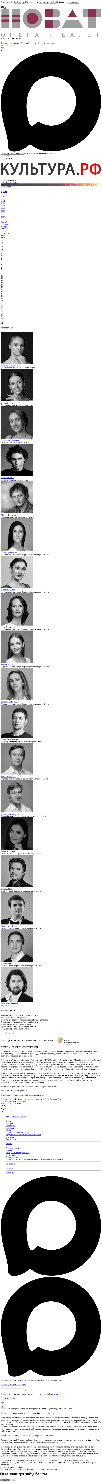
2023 (3, 205)
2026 (3, 212)
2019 (3, 196)
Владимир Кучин (8, 963)
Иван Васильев (7, 478)
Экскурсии (33, 43)
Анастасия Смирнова (10, 440)
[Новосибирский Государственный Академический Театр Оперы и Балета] (51, 36)
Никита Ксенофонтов (10, 814)
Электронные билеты (31, 1159)
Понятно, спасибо (8, 1398)
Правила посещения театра (17, 1132)
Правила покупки (13, 1157)
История (9, 1123)
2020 (3, 199)
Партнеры (10, 1137)
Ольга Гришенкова (9, 552)
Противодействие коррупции (13, 1101)
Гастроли (10, 1128)
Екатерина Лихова (9, 702)
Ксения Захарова (8, 664)
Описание (10, 1033)
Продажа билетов (20, 43)
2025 (3, 210)
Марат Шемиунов (8, 515)
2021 (3, 201)
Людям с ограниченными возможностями (23, 1135)
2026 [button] (3, 217)
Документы (11, 1139)
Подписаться (7, 158)
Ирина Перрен (7, 403)
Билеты (9, 1150)
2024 (3, 208)
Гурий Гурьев (6, 889)
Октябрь (4, 224)
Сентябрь (5, 222)
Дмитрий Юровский (9, 1003)
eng (7, 1117)
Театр (3, 43)
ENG (3, 47)
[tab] (51, 192)
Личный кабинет (8, 45)
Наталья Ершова (8, 590)
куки (56, 1394)
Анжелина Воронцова (10, 365)
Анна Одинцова (8, 627)
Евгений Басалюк (8, 777)
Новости (42, 43)
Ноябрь (4, 226)
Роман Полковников (9, 739)
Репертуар (10, 1126)
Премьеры (10, 1155)
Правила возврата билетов (51, 1159)
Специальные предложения (17, 1153)
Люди (8, 1130)
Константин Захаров (9, 926)
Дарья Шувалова (8, 851)
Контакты (50, 43)
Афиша (9, 43)
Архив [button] (4, 192)
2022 (3, 203)
